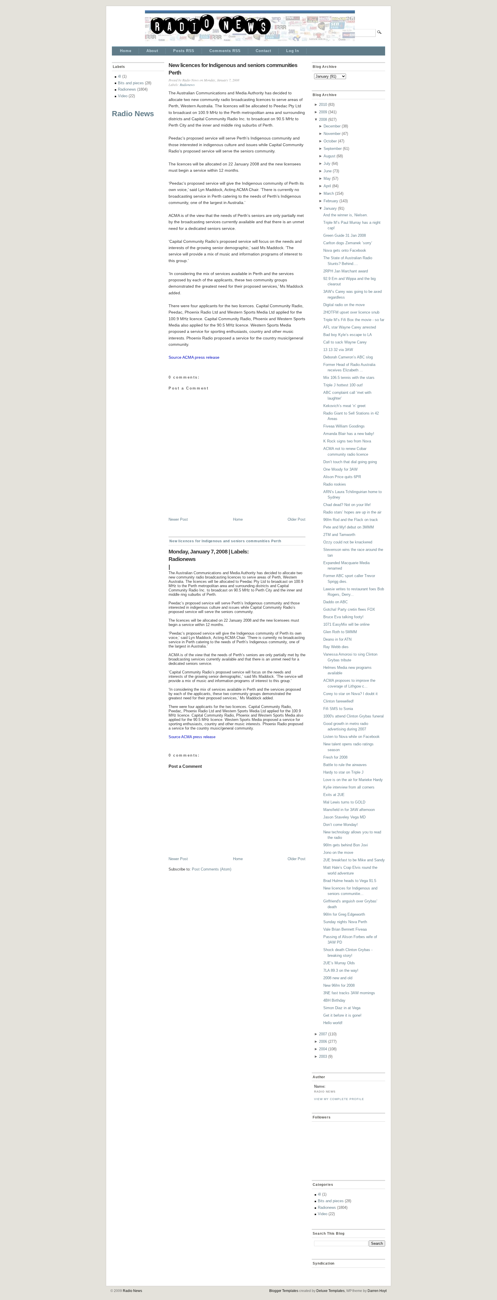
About (152, 51)
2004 (323, 1049)
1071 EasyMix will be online (346, 624)
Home (125, 51)
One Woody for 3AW (340, 469)
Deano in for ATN (337, 639)
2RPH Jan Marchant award (345, 271)
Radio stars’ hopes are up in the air (352, 512)
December (332, 126)
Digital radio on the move (344, 305)
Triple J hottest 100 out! (343, 385)
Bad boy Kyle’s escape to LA (347, 335)
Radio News (133, 113)
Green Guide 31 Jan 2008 (344, 235)
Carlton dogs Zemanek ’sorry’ (347, 243)
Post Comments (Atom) (211, 869)
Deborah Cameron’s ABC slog (348, 357)
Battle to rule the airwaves (345, 765)
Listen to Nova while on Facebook (351, 736)
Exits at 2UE (334, 795)
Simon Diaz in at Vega (341, 1008)
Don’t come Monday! (340, 824)
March (329, 193)
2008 (323, 119)
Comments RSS (225, 51)
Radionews (127, 89)
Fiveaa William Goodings (344, 426)
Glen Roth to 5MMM (340, 632)
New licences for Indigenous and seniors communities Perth (233, 69)
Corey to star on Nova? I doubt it (350, 694)
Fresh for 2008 (335, 757)
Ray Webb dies (336, 647)
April (327, 186)
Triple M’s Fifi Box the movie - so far (353, 320)
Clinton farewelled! (338, 701)
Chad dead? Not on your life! (347, 505)
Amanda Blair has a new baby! (348, 434)
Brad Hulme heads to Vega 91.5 (349, 881)
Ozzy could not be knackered (347, 542)
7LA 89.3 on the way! (340, 970)
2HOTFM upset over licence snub (351, 312)
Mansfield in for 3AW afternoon (349, 810)
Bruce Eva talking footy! (343, 617)
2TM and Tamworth (339, 534)
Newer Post (178, 519)
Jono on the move (338, 852)
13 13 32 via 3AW (338, 350)
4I (119, 76)
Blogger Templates (284, 1291)
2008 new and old (337, 978)
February (331, 201)
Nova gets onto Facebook (344, 250)
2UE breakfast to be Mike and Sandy (354, 860)
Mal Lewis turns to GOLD (344, 802)
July (327, 163)
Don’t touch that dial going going (350, 462)
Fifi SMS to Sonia (338, 709)
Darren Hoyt (377, 1291)
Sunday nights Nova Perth (345, 922)
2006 (323, 1041)
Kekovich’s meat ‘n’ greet (344, 406)
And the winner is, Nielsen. (345, 215)
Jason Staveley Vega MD (344, 817)
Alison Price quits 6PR (342, 477)
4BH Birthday (334, 1000)
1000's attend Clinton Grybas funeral (353, 716)
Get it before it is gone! (342, 1015)
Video (122, 96)
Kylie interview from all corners (348, 787)
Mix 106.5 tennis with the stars (348, 377)
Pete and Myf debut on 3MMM (348, 527)
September (333, 148)
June (328, 171)
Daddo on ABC (335, 602)
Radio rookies (334, 484)
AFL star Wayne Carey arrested (349, 327)
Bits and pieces (131, 83)
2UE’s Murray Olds (339, 963)
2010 (323, 104)
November (332, 133)
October (330, 141)
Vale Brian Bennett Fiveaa (345, 929)
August (329, 156)
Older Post (296, 519)
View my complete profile (339, 1099)
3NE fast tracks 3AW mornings (349, 993)
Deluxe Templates (330, 1291)
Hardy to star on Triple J (343, 772)
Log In (292, 51)
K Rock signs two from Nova (347, 441)
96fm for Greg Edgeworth (344, 914)
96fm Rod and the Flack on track (350, 520)
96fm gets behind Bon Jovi (345, 845)
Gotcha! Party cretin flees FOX (349, 609)
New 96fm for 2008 (339, 985)
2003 (323, 1056)
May (327, 178)
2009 (323, 112)
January (330, 208)
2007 (323, 1034)
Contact (263, 51)
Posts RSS (183, 51)
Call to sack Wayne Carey (345, 342)
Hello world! (333, 1023)
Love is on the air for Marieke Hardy (353, 780)
